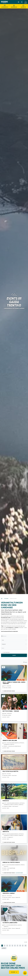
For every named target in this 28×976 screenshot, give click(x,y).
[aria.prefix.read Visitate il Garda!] (14, 890)
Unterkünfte (4, 7)
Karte (26, 662)
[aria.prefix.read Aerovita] (14, 829)
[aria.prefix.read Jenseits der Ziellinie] (14, 737)
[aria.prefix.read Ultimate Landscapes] (14, 920)
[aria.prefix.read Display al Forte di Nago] (14, 859)
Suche (14, 655)
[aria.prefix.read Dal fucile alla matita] (14, 768)
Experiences (14, 7)
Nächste (4, 948)
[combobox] (14, 640)
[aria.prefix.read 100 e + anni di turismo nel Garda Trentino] (14, 678)
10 (25, 945)
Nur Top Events (6, 652)
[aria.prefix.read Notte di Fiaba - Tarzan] (14, 707)
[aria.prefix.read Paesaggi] (14, 798)
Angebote (23, 7)
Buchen (13, 972)
